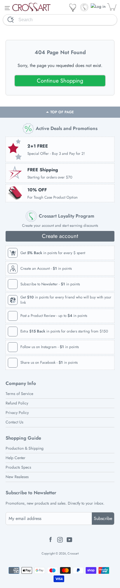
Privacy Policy (17, 412)
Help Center (15, 458)
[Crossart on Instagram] (60, 539)
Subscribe (103, 518)
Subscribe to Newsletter (31, 493)
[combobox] (67, 20)
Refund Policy (17, 403)
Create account (60, 236)
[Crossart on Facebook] (50, 539)
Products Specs (18, 467)
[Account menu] (98, 6)
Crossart (73, 553)
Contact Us (14, 422)
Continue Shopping (60, 81)
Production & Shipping (25, 448)
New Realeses (17, 476)
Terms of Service (19, 393)
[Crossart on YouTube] (69, 539)
